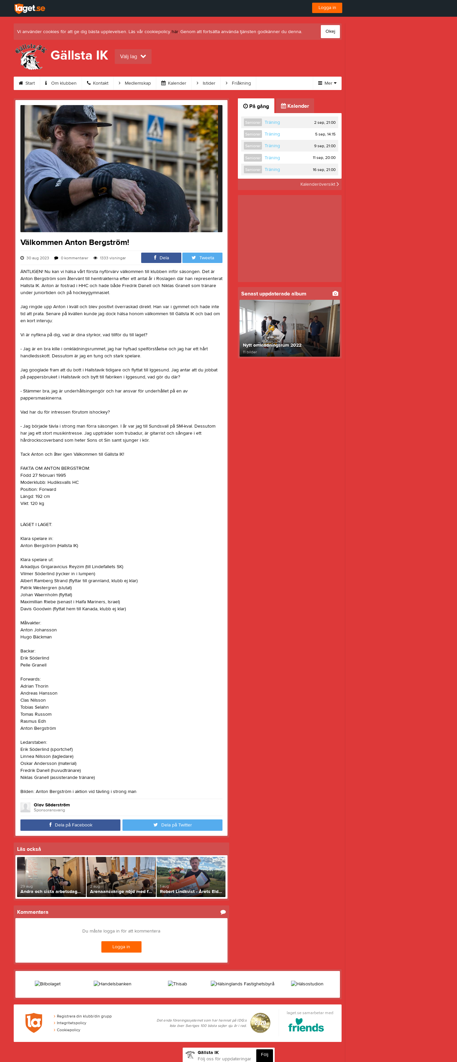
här (175, 32)
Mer (328, 83)
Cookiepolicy (68, 1030)
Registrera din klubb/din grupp (84, 1016)
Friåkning (241, 83)
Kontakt (100, 83)
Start (29, 83)
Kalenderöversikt (318, 184)
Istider (208, 83)
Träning (272, 122)
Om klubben (63, 83)
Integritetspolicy (71, 1023)
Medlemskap (137, 83)
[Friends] (306, 1026)
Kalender (176, 83)
